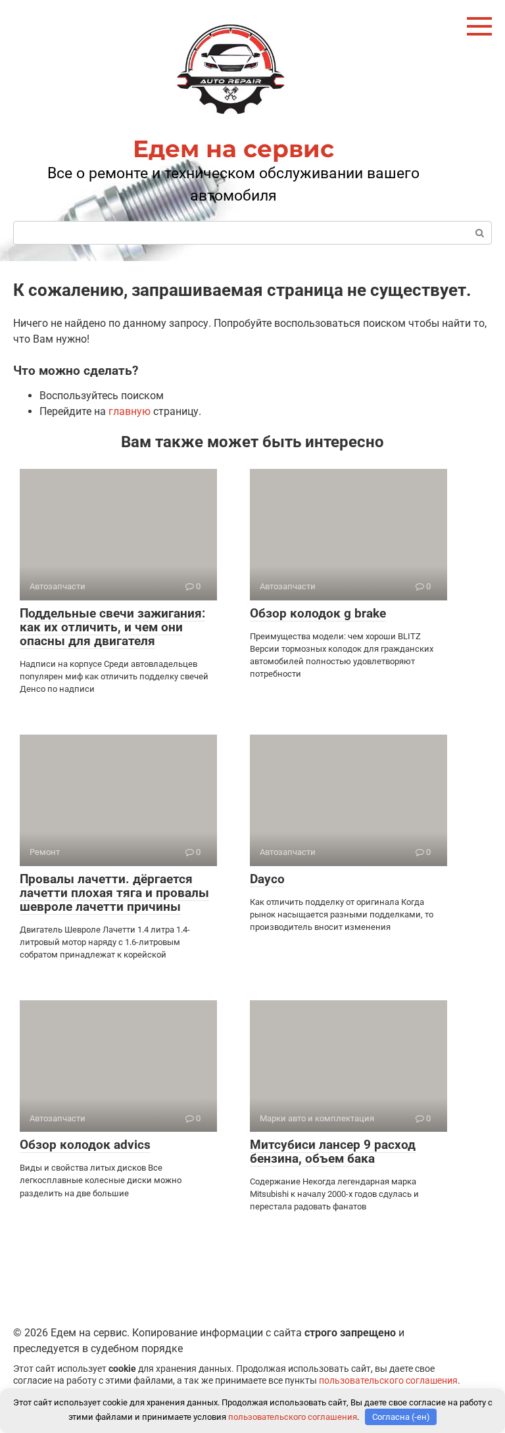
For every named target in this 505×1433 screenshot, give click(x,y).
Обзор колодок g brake (318, 613)
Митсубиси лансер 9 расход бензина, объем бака (333, 1151)
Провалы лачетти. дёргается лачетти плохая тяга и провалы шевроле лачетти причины (114, 892)
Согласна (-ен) (401, 1417)
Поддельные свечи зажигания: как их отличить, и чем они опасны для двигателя (112, 627)
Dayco (267, 879)
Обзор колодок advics (85, 1144)
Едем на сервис (233, 148)
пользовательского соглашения (388, 1380)
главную (129, 411)
